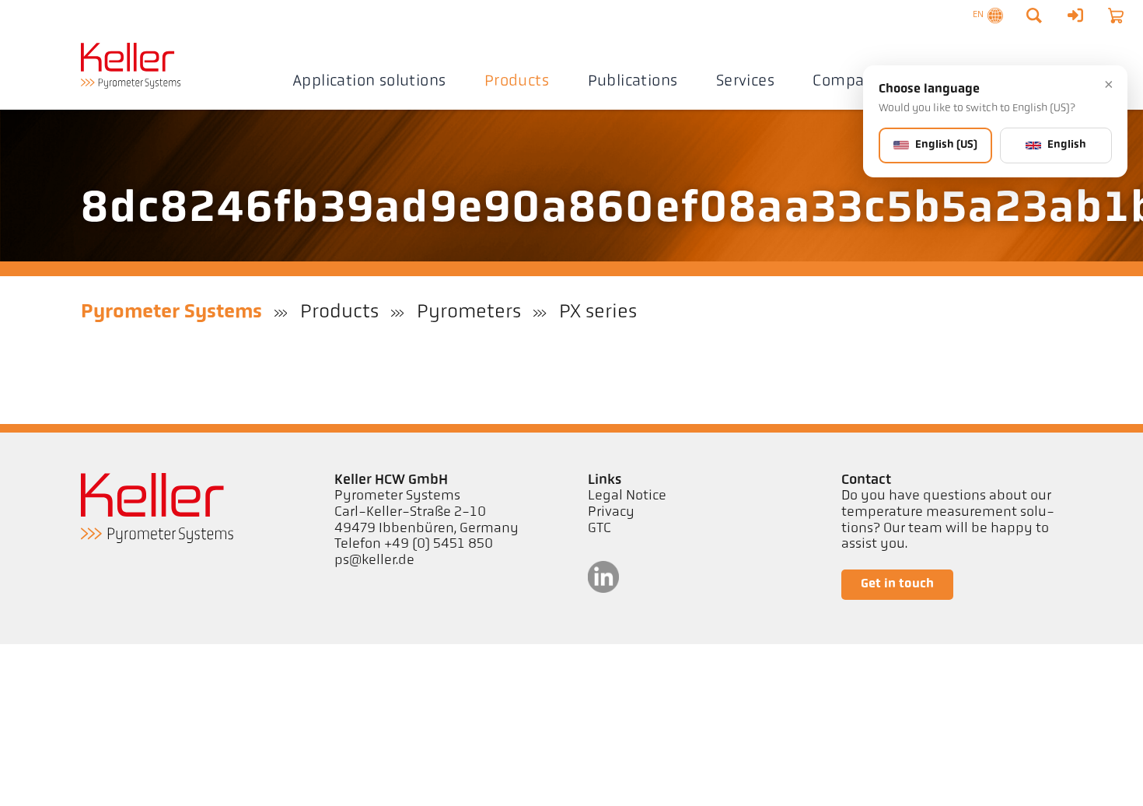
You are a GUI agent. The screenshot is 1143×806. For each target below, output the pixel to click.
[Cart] (1115, 15)
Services (745, 81)
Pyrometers (469, 312)
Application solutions (369, 81)
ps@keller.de (374, 561)
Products (516, 81)
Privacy (611, 513)
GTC (599, 529)
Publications (633, 81)
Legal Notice (627, 496)
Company (848, 81)
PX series (598, 312)
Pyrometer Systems (171, 312)
